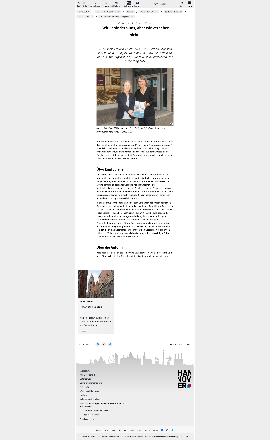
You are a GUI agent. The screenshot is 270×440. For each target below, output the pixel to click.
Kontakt (83, 395)
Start (79, 6)
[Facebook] (97, 344)
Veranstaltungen (94, 6)
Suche (182, 6)
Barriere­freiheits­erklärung (91, 383)
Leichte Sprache (116, 6)
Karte (85, 6)
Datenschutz (85, 379)
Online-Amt (128, 6)
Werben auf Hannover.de (90, 391)
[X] (110, 344)
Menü (190, 6)
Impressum (85, 371)
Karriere (137, 6)
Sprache (106, 6)
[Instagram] (103, 344)
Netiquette (84, 387)
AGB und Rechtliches (88, 375)
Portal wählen (162, 4)
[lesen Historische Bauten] (95, 302)
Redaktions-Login (87, 419)
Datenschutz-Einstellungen (91, 399)
